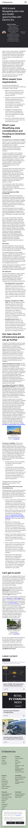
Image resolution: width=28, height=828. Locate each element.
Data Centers (5, 788)
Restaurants (4, 784)
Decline (20, 822)
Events (3, 802)
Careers (3, 760)
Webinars (4, 800)
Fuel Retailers (5, 783)
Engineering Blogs (19, 795)
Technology (18, 775)
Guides (3, 807)
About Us (4, 758)
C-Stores (4, 779)
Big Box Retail (5, 781)
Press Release (5, 798)
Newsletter (4, 763)
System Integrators (6, 786)
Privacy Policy (18, 815)
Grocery (3, 777)
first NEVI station (13, 602)
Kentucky (9, 598)
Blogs (3, 809)
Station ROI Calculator (20, 793)
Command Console (19, 771)
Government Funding (6, 797)
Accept (10, 822)
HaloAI (16, 763)
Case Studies (5, 804)
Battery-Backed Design (20, 777)
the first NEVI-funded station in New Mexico (13, 423)
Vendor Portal (18, 797)
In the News (4, 806)
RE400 (16, 760)
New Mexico (18, 598)
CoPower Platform (19, 758)
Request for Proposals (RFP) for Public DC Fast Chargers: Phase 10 (15, 516)
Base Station (18, 762)
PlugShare (16, 439)
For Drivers (4, 762)
